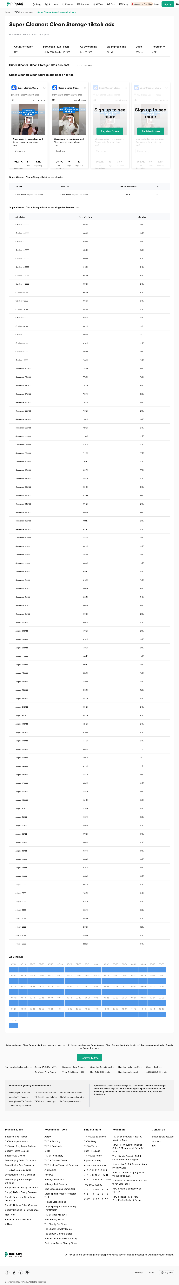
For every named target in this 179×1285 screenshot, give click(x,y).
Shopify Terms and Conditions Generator (20, 1198)
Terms (150, 1272)
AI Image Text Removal (55, 1184)
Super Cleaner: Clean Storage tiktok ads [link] (56, 12)
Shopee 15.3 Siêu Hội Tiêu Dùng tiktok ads (48, 1067)
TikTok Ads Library (53, 1155)
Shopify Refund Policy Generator (21, 1192)
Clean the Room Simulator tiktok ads (104, 1067)
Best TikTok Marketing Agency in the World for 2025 (128, 1174)
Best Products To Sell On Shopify (60, 1238)
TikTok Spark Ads (53, 1146)
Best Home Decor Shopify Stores (60, 1243)
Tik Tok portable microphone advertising (72, 1092)
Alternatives (50, 1169)
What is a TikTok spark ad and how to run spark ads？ (129, 1182)
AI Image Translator (54, 1179)
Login (156, 4)
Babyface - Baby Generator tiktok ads (76, 1067)
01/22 (105, 1189)
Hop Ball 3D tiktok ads (100, 1072)
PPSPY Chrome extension (18, 1219)
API (154, 1146)
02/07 (87, 1189)
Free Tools (10, 1214)
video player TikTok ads (19, 1092)
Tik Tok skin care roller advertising (47, 1097)
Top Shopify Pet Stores (55, 1224)
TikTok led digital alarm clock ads (22, 1105)
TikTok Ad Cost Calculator (18, 1169)
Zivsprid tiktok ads (154, 1067)
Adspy (47, 1136)
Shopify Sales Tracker (16, 1136)
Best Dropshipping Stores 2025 (60, 1188)
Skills (47, 1150)
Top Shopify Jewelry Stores (58, 1228)
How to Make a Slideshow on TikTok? (126, 1190)
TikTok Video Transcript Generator (61, 1165)
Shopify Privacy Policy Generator (21, 1187)
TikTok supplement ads (70, 1101)
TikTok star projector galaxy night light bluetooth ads (47, 1101)
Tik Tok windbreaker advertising (47, 1092)
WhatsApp (157, 1141)
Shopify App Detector (15, 1155)
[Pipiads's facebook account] (7, 1272)
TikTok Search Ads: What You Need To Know (127, 1138)
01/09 (87, 1198)
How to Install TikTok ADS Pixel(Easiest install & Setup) (126, 1198)
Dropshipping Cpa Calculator (19, 1165)
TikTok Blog (90, 1141)
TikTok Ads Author (93, 1155)
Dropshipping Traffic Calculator (20, 1160)
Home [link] (8, 12)
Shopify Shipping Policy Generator (22, 1209)
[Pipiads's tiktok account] (20, 1272)
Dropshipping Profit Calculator (20, 1174)
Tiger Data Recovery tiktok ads (76, 1072)
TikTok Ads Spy (52, 1141)
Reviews (48, 1174)
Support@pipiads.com (163, 1136)
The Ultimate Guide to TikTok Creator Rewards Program (126, 1158)
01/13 (96, 1194)
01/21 (87, 1194)
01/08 (96, 1198)
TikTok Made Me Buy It (55, 1214)
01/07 (105, 1198)
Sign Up (167, 4)
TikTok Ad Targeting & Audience (21, 1146)
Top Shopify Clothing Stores (58, 1233)
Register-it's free (110, 131)
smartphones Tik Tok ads (20, 1101)
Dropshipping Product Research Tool (60, 1195)
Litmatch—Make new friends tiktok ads (132, 1072)
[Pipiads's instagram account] (27, 1272)
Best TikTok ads (92, 1150)
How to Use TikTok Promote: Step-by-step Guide (129, 1166)
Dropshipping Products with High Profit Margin (60, 1208)
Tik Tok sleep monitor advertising (72, 1097)
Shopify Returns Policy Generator (21, 1205)
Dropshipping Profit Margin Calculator (18, 1181)
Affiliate (8, 1224)
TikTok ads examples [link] (24, 12)
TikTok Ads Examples (95, 1136)
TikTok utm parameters (16, 1141)
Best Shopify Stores (54, 1219)
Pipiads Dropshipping (55, 1201)
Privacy (139, 1272)
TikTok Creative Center (55, 1160)
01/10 (105, 1194)
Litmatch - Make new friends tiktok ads (132, 1067)
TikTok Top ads (91, 1146)
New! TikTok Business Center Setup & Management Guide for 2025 (128, 1148)
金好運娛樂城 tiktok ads (156, 1072)
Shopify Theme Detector (17, 1150)
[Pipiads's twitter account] (14, 1272)
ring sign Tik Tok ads (18, 1097)
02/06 (96, 1189)
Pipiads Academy (93, 1160)
